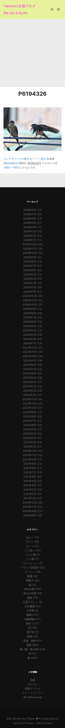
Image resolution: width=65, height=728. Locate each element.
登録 (32, 680)
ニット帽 (30, 554)
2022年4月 (29, 433)
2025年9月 (29, 257)
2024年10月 (30, 304)
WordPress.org (32, 697)
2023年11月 (30, 352)
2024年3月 (29, 334)
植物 (29, 614)
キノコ (30, 546)
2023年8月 (29, 364)
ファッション (30, 563)
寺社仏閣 (29, 589)
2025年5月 (29, 274)
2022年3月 (29, 438)
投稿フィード (32, 688)
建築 (29, 597)
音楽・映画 (29, 640)
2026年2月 (29, 235)
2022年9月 (29, 412)
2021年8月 (29, 468)
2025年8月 (29, 261)
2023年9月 (29, 360)
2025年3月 (30, 283)
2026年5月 (29, 222)
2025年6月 (29, 270)
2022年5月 (29, 429)
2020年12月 (30, 502)
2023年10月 (30, 356)
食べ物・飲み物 (29, 649)
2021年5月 (29, 481)
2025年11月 (30, 248)
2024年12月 (30, 296)
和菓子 (30, 580)
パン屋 (30, 559)
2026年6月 (29, 218)
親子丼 (30, 632)
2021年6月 (29, 476)
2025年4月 (30, 278)
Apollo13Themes (23, 723)
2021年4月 (29, 485)
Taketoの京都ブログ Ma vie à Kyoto (19, 9)
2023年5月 (29, 377)
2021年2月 (30, 493)
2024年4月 (29, 330)
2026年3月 (29, 231)
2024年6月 (30, 321)
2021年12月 (30, 450)
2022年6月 (29, 425)
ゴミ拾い (29, 550)
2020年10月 (30, 511)
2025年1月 (29, 291)
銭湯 (29, 636)
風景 (29, 645)
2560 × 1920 (11, 167)
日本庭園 (30, 606)
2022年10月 (30, 407)
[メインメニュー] (58, 9)
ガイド (30, 541)
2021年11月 (29, 455)
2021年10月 (30, 459)
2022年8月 (29, 416)
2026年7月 (29, 214)
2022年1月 (30, 446)
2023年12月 (30, 347)
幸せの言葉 (29, 593)
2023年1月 (29, 395)
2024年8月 (29, 313)
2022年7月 (29, 420)
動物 (29, 576)
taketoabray (10, 163)
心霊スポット (30, 602)
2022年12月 (30, 399)
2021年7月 (29, 472)
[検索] (52, 9)
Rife (9, 718)
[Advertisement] (32, 53)
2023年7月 (29, 369)
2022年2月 (29, 442)
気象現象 (29, 619)
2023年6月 (29, 373)
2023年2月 (29, 390)
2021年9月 (29, 463)
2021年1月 (30, 498)
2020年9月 (29, 515)
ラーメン (29, 571)
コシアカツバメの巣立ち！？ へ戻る (24, 158)
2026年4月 (30, 227)
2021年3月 (29, 489)
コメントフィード (32, 692)
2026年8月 (29, 210)
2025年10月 (30, 253)
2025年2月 (29, 287)
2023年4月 (29, 382)
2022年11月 (30, 403)
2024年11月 (30, 300)
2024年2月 (29, 339)
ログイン (32, 684)
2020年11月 (30, 506)
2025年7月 (29, 265)
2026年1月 (30, 240)
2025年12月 (30, 244)
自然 (28, 623)
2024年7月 (29, 317)
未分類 (30, 610)
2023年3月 (29, 386)
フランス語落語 (30, 567)
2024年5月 (29, 326)
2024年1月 (29, 343)
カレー (30, 537)
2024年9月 (29, 308)
